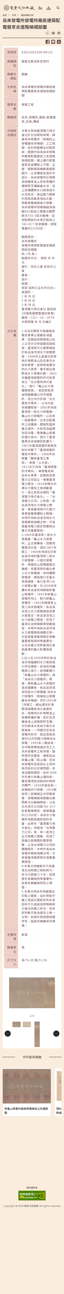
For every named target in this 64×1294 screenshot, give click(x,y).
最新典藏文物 (27, 15)
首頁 (5, 15)
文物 (14, 15)
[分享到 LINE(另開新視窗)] (53, 42)
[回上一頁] (47, 33)
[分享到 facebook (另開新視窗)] (47, 42)
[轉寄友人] (53, 33)
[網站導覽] (49, 8)
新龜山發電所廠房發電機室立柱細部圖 (26, 1110)
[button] (58, 8)
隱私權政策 (32, 1187)
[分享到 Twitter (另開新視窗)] (58, 42)
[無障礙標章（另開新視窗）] (32, 1194)
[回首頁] (19, 7)
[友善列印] (58, 33)
